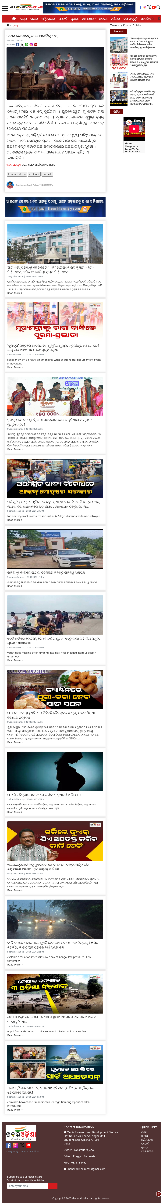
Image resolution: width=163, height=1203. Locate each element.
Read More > (15, 293)
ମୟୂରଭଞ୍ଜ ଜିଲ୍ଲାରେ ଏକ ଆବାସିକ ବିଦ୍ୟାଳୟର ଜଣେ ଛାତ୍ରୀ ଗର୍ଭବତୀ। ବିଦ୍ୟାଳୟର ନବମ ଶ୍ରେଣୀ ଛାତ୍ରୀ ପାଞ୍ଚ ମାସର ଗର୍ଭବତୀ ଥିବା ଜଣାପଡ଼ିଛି (51, 806)
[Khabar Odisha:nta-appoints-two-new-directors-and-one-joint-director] (119, 44)
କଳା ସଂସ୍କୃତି (131, 19)
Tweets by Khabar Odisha (125, 25)
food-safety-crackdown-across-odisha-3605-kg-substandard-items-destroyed (53, 516)
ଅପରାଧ (103, 19)
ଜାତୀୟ (34, 19)
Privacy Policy (12, 1151)
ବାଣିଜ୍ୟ (115, 19)
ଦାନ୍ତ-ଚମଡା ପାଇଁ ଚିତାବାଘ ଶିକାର (38, 164)
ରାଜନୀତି (63, 19)
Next (159, 18)
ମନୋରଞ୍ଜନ (89, 19)
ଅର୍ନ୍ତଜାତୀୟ (48, 19)
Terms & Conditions (30, 1151)
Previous (152, 18)
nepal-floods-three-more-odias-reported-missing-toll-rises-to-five (46, 1031)
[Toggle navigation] (158, 7)
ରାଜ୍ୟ (23, 19)
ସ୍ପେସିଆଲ (147, 19)
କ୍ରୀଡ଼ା (74, 19)
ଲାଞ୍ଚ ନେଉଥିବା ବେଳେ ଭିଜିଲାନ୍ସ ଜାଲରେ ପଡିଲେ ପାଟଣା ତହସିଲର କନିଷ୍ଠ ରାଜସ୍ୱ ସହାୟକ (52, 582)
